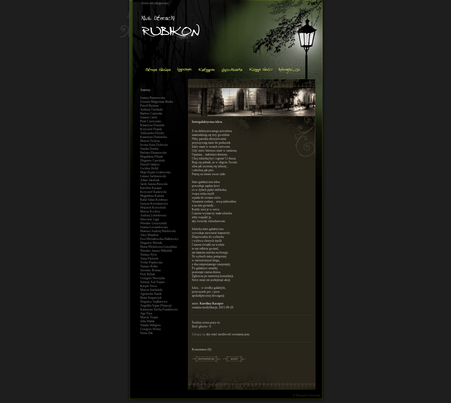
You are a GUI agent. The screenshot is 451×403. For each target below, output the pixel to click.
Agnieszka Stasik (151, 294)
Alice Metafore (149, 235)
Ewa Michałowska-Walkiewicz (159, 239)
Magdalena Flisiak (151, 156)
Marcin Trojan (149, 317)
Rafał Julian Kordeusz (154, 200)
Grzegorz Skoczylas (152, 278)
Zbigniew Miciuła (151, 243)
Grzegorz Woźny (150, 329)
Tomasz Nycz (148, 254)
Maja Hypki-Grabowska (155, 172)
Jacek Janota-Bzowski (154, 184)
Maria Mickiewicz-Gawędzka (158, 247)
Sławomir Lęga (149, 219)
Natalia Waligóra (150, 325)
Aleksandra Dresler (152, 133)
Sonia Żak (146, 333)
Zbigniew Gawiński (152, 160)
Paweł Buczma (149, 105)
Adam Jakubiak (149, 180)
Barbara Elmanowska (153, 152)
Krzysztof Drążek (151, 129)
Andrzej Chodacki (151, 109)
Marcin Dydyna (150, 141)
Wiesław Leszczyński (153, 223)
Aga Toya (146, 313)
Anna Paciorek (149, 258)
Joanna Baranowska (152, 98)
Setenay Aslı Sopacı (152, 282)
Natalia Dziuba (149, 149)
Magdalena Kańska (152, 196)
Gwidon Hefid (149, 168)
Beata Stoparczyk (151, 298)
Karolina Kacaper (151, 188)
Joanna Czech (148, 117)
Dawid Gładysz (149, 164)
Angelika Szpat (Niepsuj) (155, 305)
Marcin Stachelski (151, 290)
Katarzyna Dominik (152, 125)
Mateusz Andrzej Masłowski (158, 231)
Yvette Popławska (151, 262)
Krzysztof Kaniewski (153, 192)
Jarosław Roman (150, 270)
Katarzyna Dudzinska (153, 137)
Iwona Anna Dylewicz (154, 145)
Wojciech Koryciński (153, 207)
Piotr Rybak (147, 274)
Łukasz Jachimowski (153, 176)
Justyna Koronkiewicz (154, 203)
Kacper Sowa (148, 286)
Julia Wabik (147, 321)
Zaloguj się (198, 334)
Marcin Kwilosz (150, 211)
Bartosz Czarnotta (151, 113)
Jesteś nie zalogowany (155, 3)
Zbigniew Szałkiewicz (153, 301)
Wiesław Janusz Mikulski (156, 250)
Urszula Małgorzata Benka (156, 101)
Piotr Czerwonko (150, 121)
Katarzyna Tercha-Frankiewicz (159, 309)
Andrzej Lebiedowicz (153, 215)
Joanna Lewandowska (154, 227)
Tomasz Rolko (149, 266)
